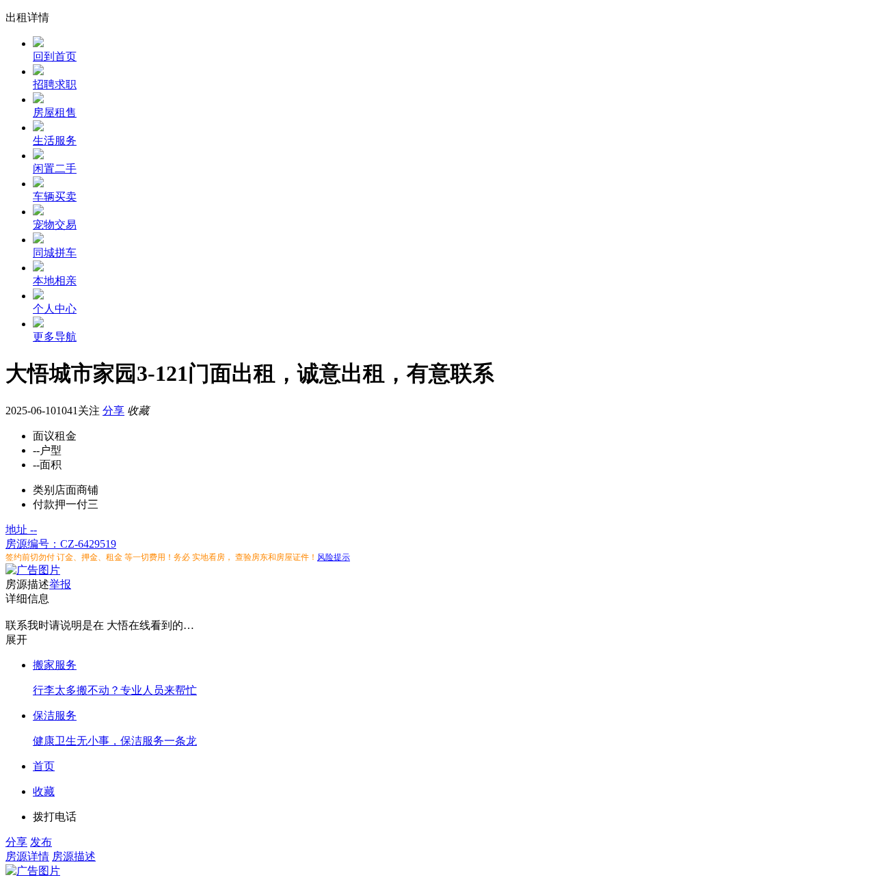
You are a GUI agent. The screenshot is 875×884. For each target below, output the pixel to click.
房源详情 (27, 856)
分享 (113, 410)
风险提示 (333, 557)
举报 (60, 584)
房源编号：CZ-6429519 (60, 544)
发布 (41, 842)
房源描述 (74, 856)
